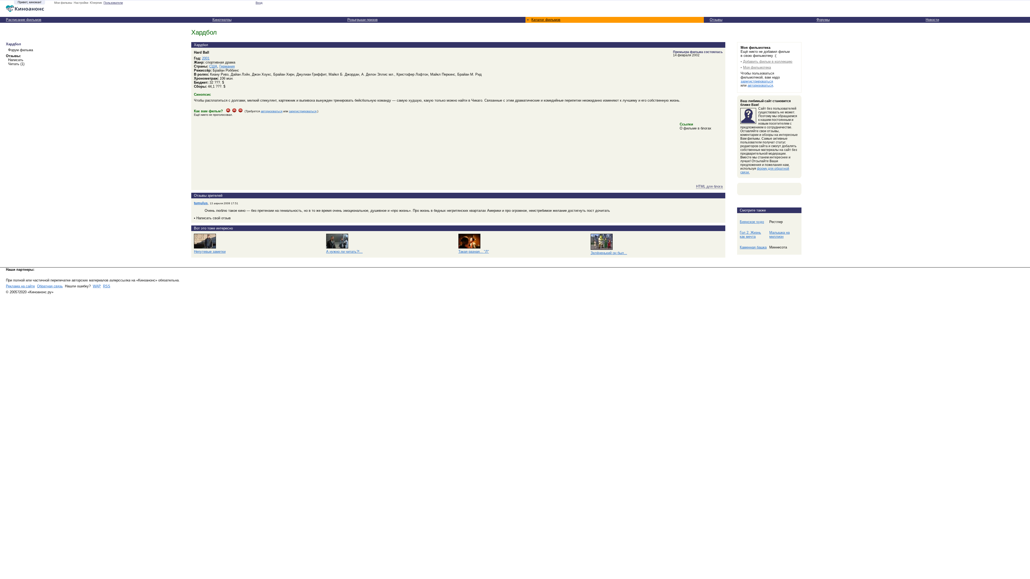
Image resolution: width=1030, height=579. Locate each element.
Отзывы (716, 20)
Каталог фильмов (545, 20)
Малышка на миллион (779, 235)
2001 (205, 58)
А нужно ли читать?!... (344, 252)
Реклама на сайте (20, 286)
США (213, 66)
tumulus (201, 203)
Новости (932, 20)
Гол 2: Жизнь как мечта (750, 235)
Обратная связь (50, 286)
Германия (227, 66)
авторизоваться (271, 111)
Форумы (823, 20)
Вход (259, 2)
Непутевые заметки (210, 252)
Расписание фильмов (23, 20)
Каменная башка (753, 247)
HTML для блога (709, 186)
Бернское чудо (752, 222)
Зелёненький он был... (609, 253)
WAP (97, 286)
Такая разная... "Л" (473, 252)
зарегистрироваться (303, 111)
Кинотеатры (221, 20)
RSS (106, 286)
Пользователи (113, 2)
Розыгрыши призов (362, 20)
